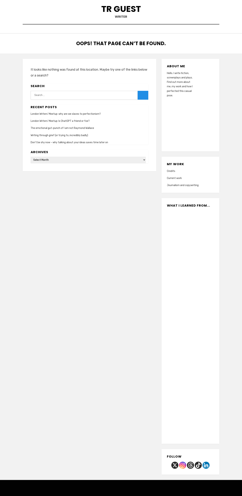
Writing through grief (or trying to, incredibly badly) (59, 135)
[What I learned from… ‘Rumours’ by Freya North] (198, 381)
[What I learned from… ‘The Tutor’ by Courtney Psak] (182, 267)
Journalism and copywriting (183, 185)
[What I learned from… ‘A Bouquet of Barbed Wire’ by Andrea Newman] (182, 381)
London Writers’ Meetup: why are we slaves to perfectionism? (66, 113)
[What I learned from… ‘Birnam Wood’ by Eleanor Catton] (182, 313)
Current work (174, 178)
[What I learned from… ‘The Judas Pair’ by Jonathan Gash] (198, 221)
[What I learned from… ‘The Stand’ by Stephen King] (182, 427)
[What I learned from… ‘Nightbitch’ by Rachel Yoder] (182, 290)
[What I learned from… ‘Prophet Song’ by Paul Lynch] (198, 313)
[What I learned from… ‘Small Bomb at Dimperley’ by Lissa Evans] (182, 358)
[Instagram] (182, 465)
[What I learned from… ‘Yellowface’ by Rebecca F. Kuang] (182, 404)
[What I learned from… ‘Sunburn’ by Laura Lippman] (198, 404)
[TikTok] (198, 465)
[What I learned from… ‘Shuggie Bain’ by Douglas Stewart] (182, 244)
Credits (171, 171)
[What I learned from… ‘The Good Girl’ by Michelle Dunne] (198, 244)
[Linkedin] (206, 465)
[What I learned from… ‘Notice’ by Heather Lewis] (198, 290)
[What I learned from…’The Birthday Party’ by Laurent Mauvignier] (182, 336)
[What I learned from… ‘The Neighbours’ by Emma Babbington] (198, 336)
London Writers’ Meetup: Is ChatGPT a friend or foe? (60, 120)
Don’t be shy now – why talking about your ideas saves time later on (69, 142)
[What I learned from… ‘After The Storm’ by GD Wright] (198, 427)
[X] (174, 465)
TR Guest (121, 9)
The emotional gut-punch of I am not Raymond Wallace (62, 128)
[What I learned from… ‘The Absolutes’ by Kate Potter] (182, 221)
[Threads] (190, 465)
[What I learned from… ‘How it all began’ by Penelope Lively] (198, 267)
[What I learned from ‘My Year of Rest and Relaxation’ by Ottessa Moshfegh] (198, 358)
